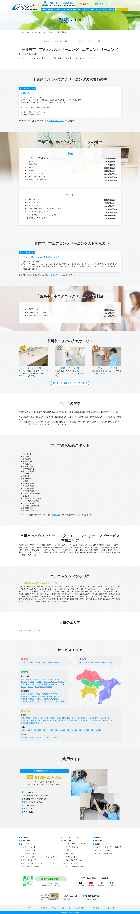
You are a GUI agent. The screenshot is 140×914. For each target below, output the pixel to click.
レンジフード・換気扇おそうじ (38, 158)
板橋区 (51, 684)
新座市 (49, 662)
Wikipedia (55, 515)
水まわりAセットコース (27, 88)
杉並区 (37, 679)
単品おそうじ (68, 840)
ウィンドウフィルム (104, 850)
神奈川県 (26, 711)
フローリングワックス (35, 173)
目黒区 (57, 679)
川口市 (23, 662)
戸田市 (30, 662)
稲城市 (42, 696)
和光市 (57, 662)
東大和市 (47, 699)
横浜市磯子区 (74, 720)
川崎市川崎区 (26, 730)
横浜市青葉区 (26, 718)
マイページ (122, 9)
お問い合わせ (102, 4)
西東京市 (34, 696)
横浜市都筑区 (38, 718)
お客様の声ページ (56, 121)
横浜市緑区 (25, 723)
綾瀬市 (32, 737)
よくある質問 (29, 805)
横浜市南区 (25, 720)
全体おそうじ (99, 837)
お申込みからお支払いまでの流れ (36, 795)
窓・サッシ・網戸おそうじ (37, 180)
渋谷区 (23, 679)
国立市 (47, 694)
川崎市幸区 (37, 730)
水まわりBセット (33, 202)
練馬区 (23, 684)
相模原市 (24, 737)
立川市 (49, 696)
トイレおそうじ (32, 167)
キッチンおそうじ (33, 161)
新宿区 (30, 684)
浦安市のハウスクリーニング (29, 630)
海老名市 (40, 737)
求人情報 (111, 908)
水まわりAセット (33, 199)
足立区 (37, 684)
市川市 (81, 662)
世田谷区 (24, 682)
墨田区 (49, 679)
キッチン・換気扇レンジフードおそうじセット (44, 208)
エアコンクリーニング (27, 252)
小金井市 (24, 701)
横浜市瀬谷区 (82, 718)
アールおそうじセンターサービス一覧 (68, 383)
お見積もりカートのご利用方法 (35, 799)
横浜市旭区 (62, 720)
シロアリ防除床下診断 (105, 853)
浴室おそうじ (32, 164)
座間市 (47, 737)
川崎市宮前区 (72, 730)
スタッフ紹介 (29, 812)
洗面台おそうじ (32, 170)
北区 (36, 687)
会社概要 (96, 908)
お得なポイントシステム (33, 802)
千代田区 (47, 682)
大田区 (23, 687)
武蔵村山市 (25, 696)
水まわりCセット (33, 205)
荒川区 (44, 684)
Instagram (101, 885)
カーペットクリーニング (36, 176)
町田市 (46, 701)
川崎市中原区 (48, 730)
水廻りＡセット (32, 368)
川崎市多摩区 (84, 730)
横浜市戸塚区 (50, 718)
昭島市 (32, 699)
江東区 (42, 687)
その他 (97, 844)
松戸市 (104, 662)
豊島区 (54, 682)
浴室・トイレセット (69, 368)
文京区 (30, 679)
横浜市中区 (105, 718)
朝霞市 (37, 662)
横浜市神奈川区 (37, 723)
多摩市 (54, 694)
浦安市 (111, 662)
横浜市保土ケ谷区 (49, 720)
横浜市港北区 (108, 720)
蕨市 (43, 662)
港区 (43, 679)
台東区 (32, 682)
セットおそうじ (26, 844)
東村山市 (55, 699)
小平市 (53, 701)
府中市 (32, 701)
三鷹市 (39, 699)
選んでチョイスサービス (36, 218)
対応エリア (51, 32)
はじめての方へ (29, 792)
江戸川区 (59, 684)
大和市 (54, 737)
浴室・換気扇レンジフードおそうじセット (42, 215)
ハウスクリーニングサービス (52, 41)
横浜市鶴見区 (94, 718)
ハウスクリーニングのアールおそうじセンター (33, 32)
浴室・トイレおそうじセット (37, 212)
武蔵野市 (24, 699)
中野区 (61, 682)
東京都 (24, 672)
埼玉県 (24, 659)
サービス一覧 (26, 840)
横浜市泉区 (71, 718)
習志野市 (89, 662)
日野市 (39, 701)
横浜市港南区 (36, 720)
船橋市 (97, 662)
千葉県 (58, 32)
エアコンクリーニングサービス (84, 41)
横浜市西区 (97, 720)
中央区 (39, 682)
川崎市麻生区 (96, 730)
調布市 (30, 694)
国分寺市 (61, 701)
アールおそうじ (26, 837)
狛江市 (56, 696)
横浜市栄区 (61, 718)
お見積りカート (87, 4)
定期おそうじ (99, 840)
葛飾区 (30, 687)
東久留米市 (39, 694)
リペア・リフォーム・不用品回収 (109, 847)
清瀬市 (23, 694)
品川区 (49, 687)
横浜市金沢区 (86, 720)
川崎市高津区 (60, 730)
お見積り (29, 908)
